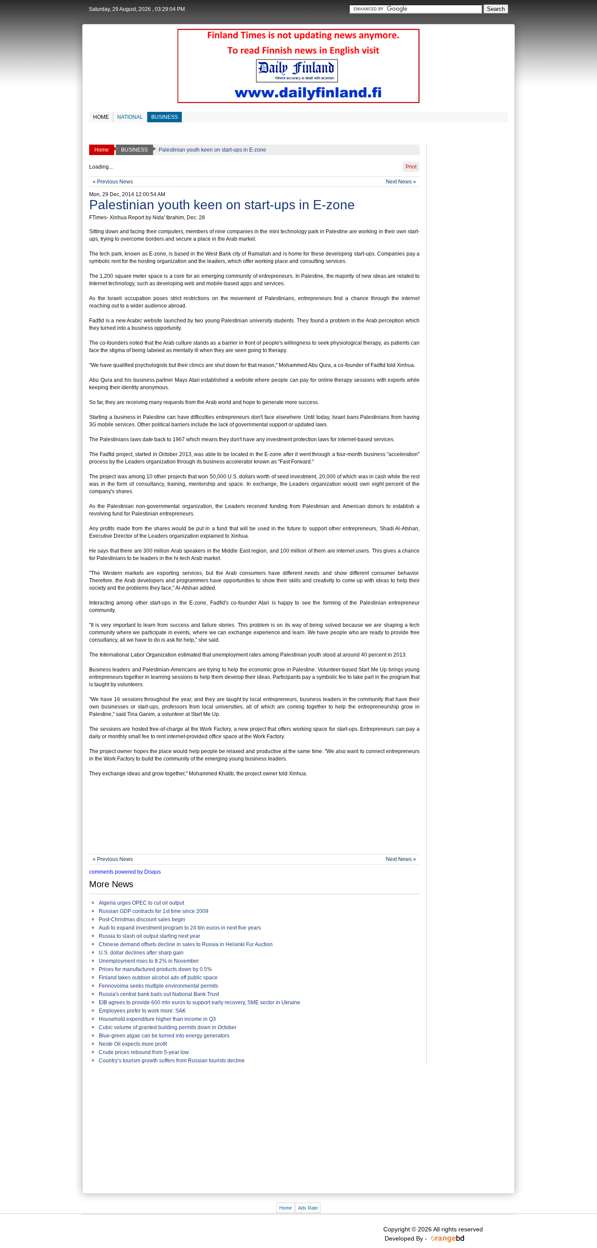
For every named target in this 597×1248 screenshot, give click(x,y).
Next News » (401, 182)
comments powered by (125, 872)
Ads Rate (308, 1207)
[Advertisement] (248, 823)
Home (285, 1207)
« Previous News (113, 182)
